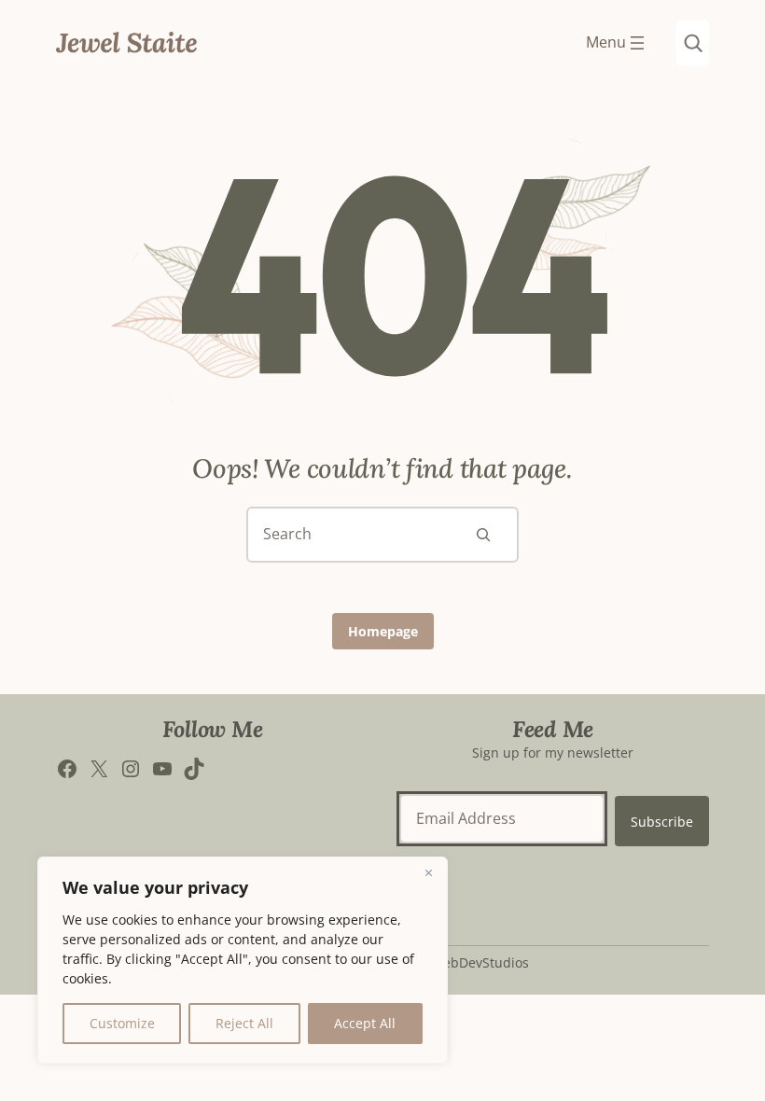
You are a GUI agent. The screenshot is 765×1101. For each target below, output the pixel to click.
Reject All (244, 1023)
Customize (122, 1023)
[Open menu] (617, 43)
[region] (242, 960)
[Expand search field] (692, 43)
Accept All (365, 1023)
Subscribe (662, 821)
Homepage (383, 631)
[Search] (483, 534)
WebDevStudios (480, 962)
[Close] (428, 872)
